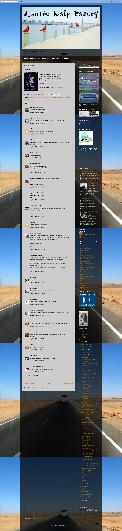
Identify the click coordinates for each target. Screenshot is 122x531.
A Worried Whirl (86, 473)
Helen (31, 344)
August (84, 354)
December (85, 344)
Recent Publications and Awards (36, 58)
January (85, 497)
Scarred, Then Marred (92, 212)
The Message (84, 198)
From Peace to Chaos (88, 478)
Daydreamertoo (34, 193)
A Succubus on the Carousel (87, 460)
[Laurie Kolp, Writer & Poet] (79, 124)
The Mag (83, 285)
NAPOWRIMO (84, 261)
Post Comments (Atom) (39, 388)
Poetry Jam (83, 274)
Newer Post (29, 384)
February (85, 494)
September (85, 352)
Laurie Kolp (33, 332)
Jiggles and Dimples (88, 412)
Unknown (33, 129)
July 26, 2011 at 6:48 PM (37, 326)
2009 (82, 502)
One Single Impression (87, 267)
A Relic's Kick (86, 384)
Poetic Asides (84, 269)
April (83, 489)
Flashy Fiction (84, 253)
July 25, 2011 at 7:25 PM (37, 227)
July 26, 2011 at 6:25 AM (37, 282)
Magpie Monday (57, 97)
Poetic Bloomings (85, 272)
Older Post (68, 384)
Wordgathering (84, 287)
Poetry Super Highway (87, 276)
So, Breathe (91, 183)
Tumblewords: (34, 310)
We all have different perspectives (88, 423)
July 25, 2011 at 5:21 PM (37, 200)
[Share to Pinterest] (59, 95)
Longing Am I (86, 417)
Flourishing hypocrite (88, 433)
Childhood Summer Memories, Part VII (88, 408)
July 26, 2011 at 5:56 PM (37, 315)
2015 (82, 331)
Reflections (33, 140)
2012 (82, 339)
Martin (32, 299)
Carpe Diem (39, 97)
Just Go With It (86, 436)
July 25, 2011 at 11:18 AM (37, 147)
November (85, 347)
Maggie (32, 152)
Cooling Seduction (87, 368)
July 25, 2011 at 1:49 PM (37, 187)
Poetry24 (83, 278)
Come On (85, 475)
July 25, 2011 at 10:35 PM (37, 249)
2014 (82, 334)
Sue (31, 222)
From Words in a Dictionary (90, 463)
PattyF (32, 355)
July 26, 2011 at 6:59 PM (37, 339)
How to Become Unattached (87, 387)
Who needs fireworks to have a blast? (89, 469)
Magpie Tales (59, 87)
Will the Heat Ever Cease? (90, 466)
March (84, 491)
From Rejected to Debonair (90, 443)
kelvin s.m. (33, 233)
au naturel (32, 97)
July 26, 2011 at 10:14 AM (37, 293)
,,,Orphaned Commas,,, (87, 171)
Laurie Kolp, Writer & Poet (84, 122)
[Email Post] (48, 94)
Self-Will (84, 401)
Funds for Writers (85, 255)
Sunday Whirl (84, 283)
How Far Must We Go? (89, 377)
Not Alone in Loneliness (89, 431)
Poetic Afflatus (86, 398)
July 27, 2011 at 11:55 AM (37, 349)
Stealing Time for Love (89, 445)
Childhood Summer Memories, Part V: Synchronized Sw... (88, 455)
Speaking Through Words (89, 451)
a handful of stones (86, 248)
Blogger (69, 525)
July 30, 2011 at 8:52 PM (37, 371)
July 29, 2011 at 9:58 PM (37, 360)
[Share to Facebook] (57, 95)
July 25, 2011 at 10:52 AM (37, 134)
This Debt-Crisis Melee (89, 415)
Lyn (31, 321)
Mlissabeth (33, 163)
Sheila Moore (44, 518)
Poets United (84, 281)
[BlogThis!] (54, 95)
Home (66, 58)
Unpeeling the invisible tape (90, 393)
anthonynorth (34, 107)
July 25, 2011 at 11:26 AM (37, 157)
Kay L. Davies (34, 205)
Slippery (84, 480)
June (84, 484)
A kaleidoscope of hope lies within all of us (90, 404)
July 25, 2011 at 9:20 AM (37, 123)
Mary (31, 288)
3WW (82, 246)
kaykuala (32, 118)
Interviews (56, 58)
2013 (82, 337)
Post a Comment (33, 375)
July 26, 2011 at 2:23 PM (37, 304)
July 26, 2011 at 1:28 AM (37, 271)
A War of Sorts (86, 448)
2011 (82, 342)
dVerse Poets (84, 250)
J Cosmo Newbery (35, 366)
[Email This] (52, 95)
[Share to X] (56, 95)
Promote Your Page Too (84, 125)
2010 (82, 500)
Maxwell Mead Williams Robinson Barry (42, 178)
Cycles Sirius (47, 97)
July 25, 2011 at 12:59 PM (37, 172)
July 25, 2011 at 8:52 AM (37, 112)
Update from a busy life (89, 370)
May (83, 486)
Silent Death (85, 420)
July (83, 357)
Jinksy (32, 277)
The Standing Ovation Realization (88, 360)
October (85, 349)
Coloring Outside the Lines (90, 391)
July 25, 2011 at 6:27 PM (37, 216)
